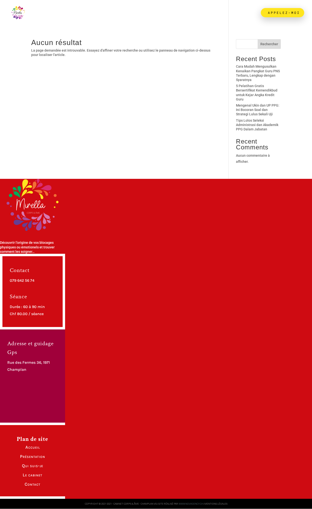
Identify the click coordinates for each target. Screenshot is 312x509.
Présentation (132, 13)
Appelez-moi (282, 12)
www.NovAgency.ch (191, 503)
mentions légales (216, 503)
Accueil (97, 13)
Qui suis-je (173, 13)
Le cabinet (211, 13)
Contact (243, 13)
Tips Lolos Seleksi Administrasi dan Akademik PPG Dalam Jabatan (257, 124)
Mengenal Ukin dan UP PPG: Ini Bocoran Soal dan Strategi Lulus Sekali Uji (257, 109)
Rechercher (269, 44)
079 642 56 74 (22, 280)
